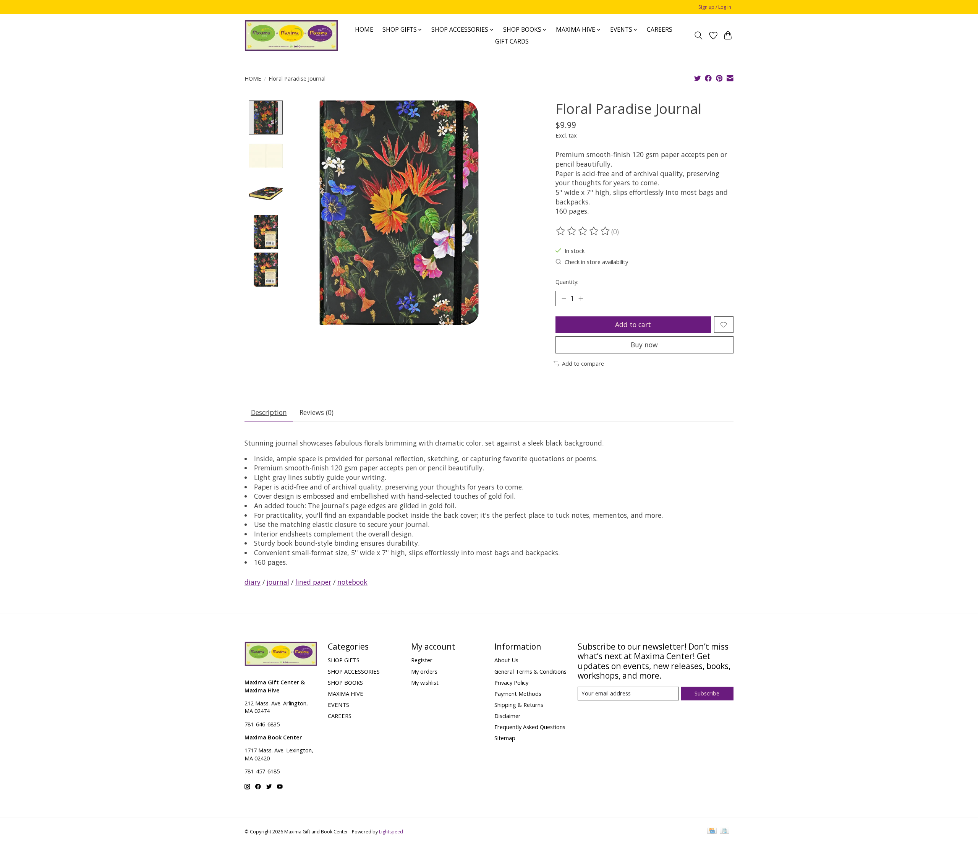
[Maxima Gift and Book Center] (291, 35)
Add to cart (633, 324)
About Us (506, 660)
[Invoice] (724, 831)
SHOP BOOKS (345, 682)
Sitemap (504, 738)
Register (421, 660)
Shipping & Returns (518, 704)
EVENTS (338, 704)
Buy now (644, 344)
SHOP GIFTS (343, 660)
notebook (352, 582)
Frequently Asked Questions (529, 727)
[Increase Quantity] (580, 298)
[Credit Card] (712, 831)
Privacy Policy (511, 682)
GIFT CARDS (512, 41)
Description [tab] (269, 412)
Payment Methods (517, 693)
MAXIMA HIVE (345, 693)
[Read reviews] (583, 231)
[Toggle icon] (698, 35)
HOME (364, 30)
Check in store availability (596, 262)
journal (278, 582)
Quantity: (566, 281)
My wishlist (425, 682)
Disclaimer (507, 716)
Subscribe (707, 693)
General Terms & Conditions (530, 671)
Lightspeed (391, 831)
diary (252, 582)
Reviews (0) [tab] (317, 412)
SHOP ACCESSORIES (354, 671)
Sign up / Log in (714, 7)
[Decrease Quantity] (564, 298)
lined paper (313, 582)
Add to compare (583, 363)
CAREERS (659, 30)
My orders (424, 671)
